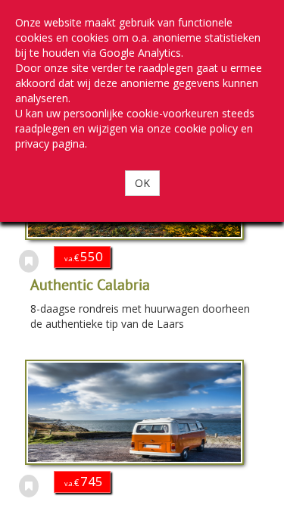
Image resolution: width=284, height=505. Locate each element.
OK (142, 183)
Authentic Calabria (90, 284)
